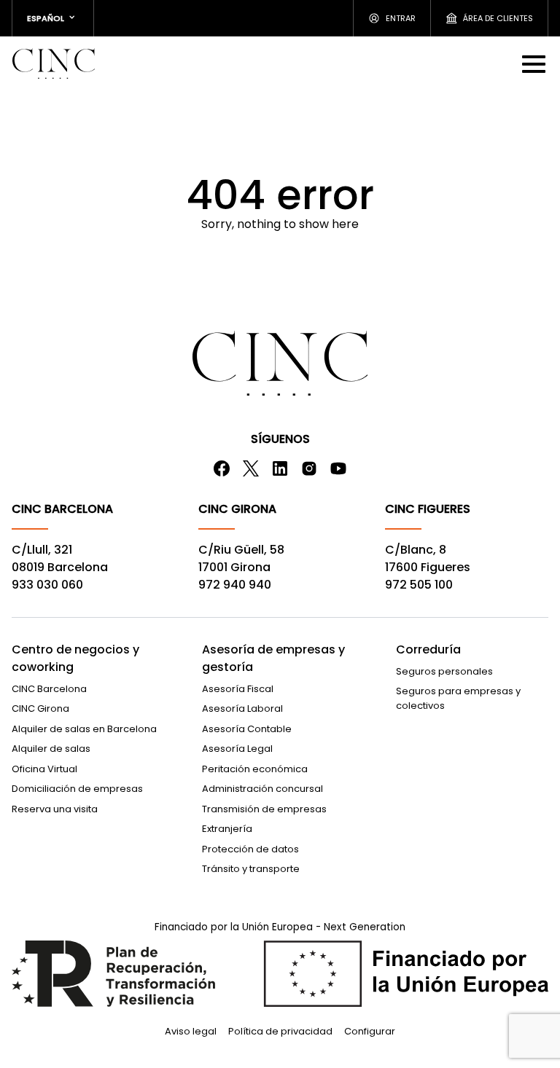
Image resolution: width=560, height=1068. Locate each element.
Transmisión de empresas (264, 809)
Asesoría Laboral (242, 708)
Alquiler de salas (51, 748)
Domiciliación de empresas (77, 789)
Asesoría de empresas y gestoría (273, 658)
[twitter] (251, 468)
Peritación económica (255, 769)
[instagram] (309, 468)
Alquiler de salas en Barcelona (84, 729)
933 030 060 (47, 584)
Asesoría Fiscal (237, 689)
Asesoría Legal (237, 748)
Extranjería (227, 829)
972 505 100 (419, 584)
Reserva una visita (55, 809)
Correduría (428, 649)
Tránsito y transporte (251, 869)
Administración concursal (262, 789)
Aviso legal (191, 1031)
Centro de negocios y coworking (75, 658)
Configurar (369, 1031)
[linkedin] (280, 468)
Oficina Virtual (44, 769)
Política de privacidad (280, 1031)
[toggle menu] (535, 63)
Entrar (401, 18)
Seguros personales (444, 671)
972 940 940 (234, 584)
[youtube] (338, 468)
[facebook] (221, 468)
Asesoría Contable (247, 729)
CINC (53, 63)
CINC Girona (40, 708)
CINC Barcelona (49, 689)
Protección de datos (250, 849)
